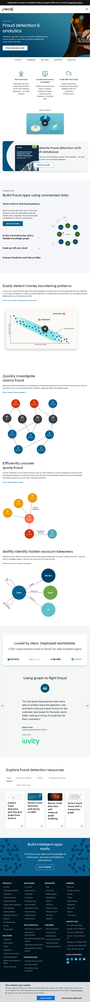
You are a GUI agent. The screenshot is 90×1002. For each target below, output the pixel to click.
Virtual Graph (8, 923)
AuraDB (6, 881)
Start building (45, 861)
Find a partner (51, 926)
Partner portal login (53, 933)
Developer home (30, 895)
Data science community (33, 923)
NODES (48, 895)
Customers (58, 60)
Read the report (75, 3)
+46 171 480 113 (79, 923)
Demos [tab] (40, 772)
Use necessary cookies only (72, 998)
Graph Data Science (11, 909)
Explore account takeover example (17, 563)
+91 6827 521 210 (77, 943)
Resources (71, 60)
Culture (69, 892)
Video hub (49, 909)
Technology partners (53, 940)
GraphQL (7, 913)
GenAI (6, 940)
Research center (52, 906)
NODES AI (49, 899)
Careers (70, 888)
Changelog (29, 888)
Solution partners (52, 937)
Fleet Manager (9, 902)
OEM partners (51, 930)
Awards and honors (73, 884)
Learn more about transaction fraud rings (19, 300)
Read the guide (43, 165)
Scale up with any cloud (15, 248)
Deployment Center (32, 902)
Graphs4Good (72, 895)
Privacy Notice (13, 981)
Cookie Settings (77, 990)
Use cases (45, 60)
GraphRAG (7, 944)
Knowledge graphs (10, 951)
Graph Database (9, 906)
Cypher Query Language (12, 899)
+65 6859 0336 (80, 936)
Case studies (8, 937)
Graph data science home (34, 939)
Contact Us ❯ (72, 916)
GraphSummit (50, 892)
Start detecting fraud (15, 48)
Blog (47, 881)
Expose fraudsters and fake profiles (22, 257)
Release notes (30, 913)
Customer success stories (34, 955)
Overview (18, 60)
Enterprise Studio (10, 892)
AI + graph (28, 881)
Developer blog (30, 906)
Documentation (30, 899)
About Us (70, 881)
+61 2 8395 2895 (80, 940)
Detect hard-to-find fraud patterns (21, 204)
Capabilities (31, 60)
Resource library (51, 902)
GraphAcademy (30, 909)
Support (70, 906)
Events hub (50, 884)
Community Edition (10, 895)
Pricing (6, 920)
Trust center (71, 909)
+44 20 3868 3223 (77, 926)
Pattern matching (10, 961)
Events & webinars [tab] (24, 772)
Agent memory (30, 884)
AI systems (7, 933)
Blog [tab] (9, 772)
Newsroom (71, 902)
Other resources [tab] (23, 779)
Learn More (24, 728)
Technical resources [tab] (57, 772)
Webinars (49, 913)
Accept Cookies (46, 998)
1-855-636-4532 (76, 919)
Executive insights (31, 958)
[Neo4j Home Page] (7, 9)
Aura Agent (8, 888)
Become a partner (52, 923)
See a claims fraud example (14, 392)
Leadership (71, 899)
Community (29, 892)
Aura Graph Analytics (11, 884)
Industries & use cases (11, 947)
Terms (5, 981)
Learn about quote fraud (13, 482)
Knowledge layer (9, 916)
